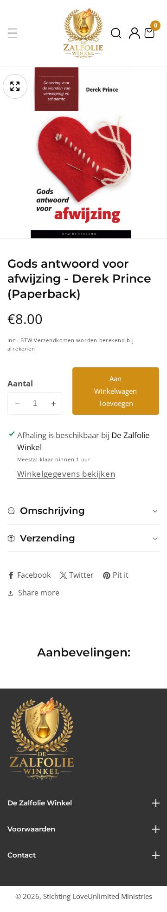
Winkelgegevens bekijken (66, 473)
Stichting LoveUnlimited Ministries (97, 896)
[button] (116, 33)
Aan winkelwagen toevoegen (115, 391)
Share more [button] (38, 593)
